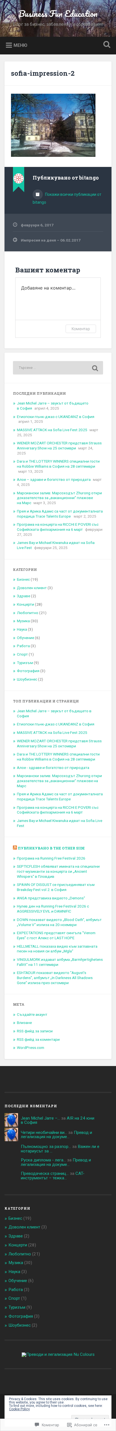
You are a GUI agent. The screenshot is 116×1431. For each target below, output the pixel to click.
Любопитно (27, 612)
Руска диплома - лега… (43, 1160)
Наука (22, 629)
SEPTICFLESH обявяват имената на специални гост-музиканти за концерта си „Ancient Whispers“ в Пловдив (58, 871)
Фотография (28, 671)
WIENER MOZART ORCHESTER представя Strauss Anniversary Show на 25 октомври (59, 445)
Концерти (25, 604)
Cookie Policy (19, 1409)
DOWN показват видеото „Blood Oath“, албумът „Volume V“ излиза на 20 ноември (59, 922)
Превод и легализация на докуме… (56, 1134)
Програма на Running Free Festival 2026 (51, 858)
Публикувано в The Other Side (51, 848)
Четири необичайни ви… (44, 1132)
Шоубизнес (27, 679)
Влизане (24, 1022)
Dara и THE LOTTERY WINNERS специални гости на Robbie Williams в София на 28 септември (58, 463)
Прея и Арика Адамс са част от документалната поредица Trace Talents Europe (60, 513)
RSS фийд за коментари (38, 1039)
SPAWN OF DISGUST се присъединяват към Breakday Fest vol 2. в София (56, 887)
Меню (20, 45)
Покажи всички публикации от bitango (67, 198)
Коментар (81, 328)
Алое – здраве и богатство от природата (54, 479)
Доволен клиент (32, 587)
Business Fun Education (58, 13)
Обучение (25, 637)
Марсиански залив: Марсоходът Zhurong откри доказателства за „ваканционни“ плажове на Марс (59, 498)
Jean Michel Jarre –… (40, 1118)
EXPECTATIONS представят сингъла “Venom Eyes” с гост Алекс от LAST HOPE (56, 935)
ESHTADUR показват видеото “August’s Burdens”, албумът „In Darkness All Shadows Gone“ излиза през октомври (55, 977)
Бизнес (23, 579)
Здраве (23, 596)
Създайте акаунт (32, 1014)
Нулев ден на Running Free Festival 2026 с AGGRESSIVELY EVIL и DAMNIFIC (53, 908)
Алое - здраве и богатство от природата (53, 767)
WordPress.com (30, 1047)
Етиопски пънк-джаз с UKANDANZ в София (55, 416)
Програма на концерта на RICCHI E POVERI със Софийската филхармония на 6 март (58, 527)
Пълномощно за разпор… (46, 1146)
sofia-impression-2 (43, 73)
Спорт (22, 654)
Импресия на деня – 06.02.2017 (51, 240)
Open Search (105, 45)
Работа (23, 646)
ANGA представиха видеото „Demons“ (51, 898)
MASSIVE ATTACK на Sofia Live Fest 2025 (52, 430)
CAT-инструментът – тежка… (52, 1175)
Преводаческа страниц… (45, 1173)
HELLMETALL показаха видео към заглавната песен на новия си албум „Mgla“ (57, 949)
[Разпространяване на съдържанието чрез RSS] (15, 848)
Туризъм (25, 662)
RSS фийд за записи (35, 1031)
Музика (23, 621)
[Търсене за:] (58, 368)
